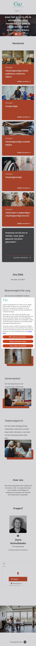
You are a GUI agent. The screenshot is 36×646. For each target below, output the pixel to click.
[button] (18, 336)
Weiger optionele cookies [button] (18, 341)
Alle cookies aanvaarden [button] (18, 346)
